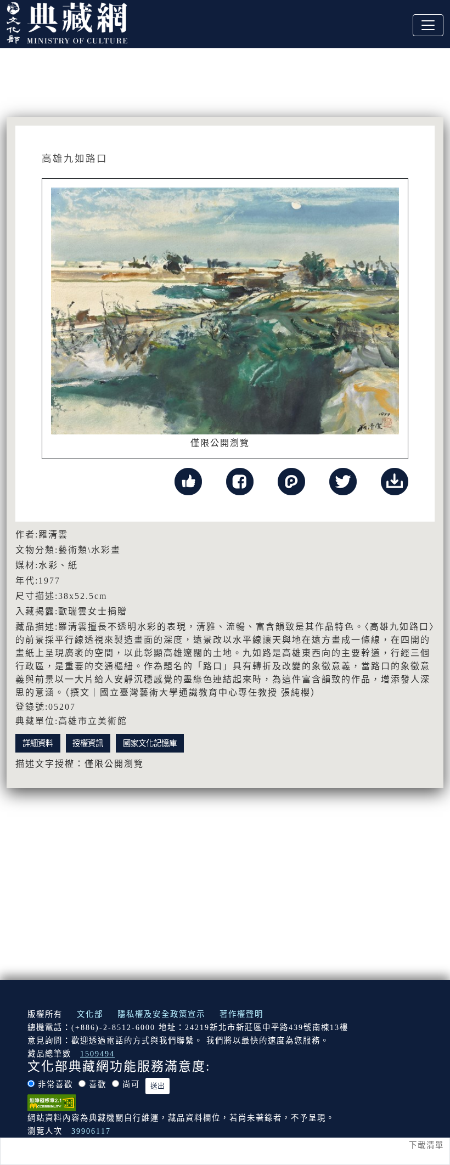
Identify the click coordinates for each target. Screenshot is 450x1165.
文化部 (90, 1014)
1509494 (97, 1053)
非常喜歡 (55, 1084)
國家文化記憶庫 (150, 743)
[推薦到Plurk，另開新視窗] (291, 480)
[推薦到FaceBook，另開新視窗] (240, 480)
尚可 (131, 1084)
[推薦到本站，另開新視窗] (188, 480)
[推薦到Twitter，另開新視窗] (343, 480)
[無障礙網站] (51, 1102)
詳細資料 (37, 743)
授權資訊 (87, 743)
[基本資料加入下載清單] (394, 480)
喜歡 (97, 1084)
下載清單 (426, 1145)
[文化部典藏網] (67, 21)
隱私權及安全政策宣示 (161, 1014)
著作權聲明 (241, 1014)
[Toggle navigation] (428, 25)
